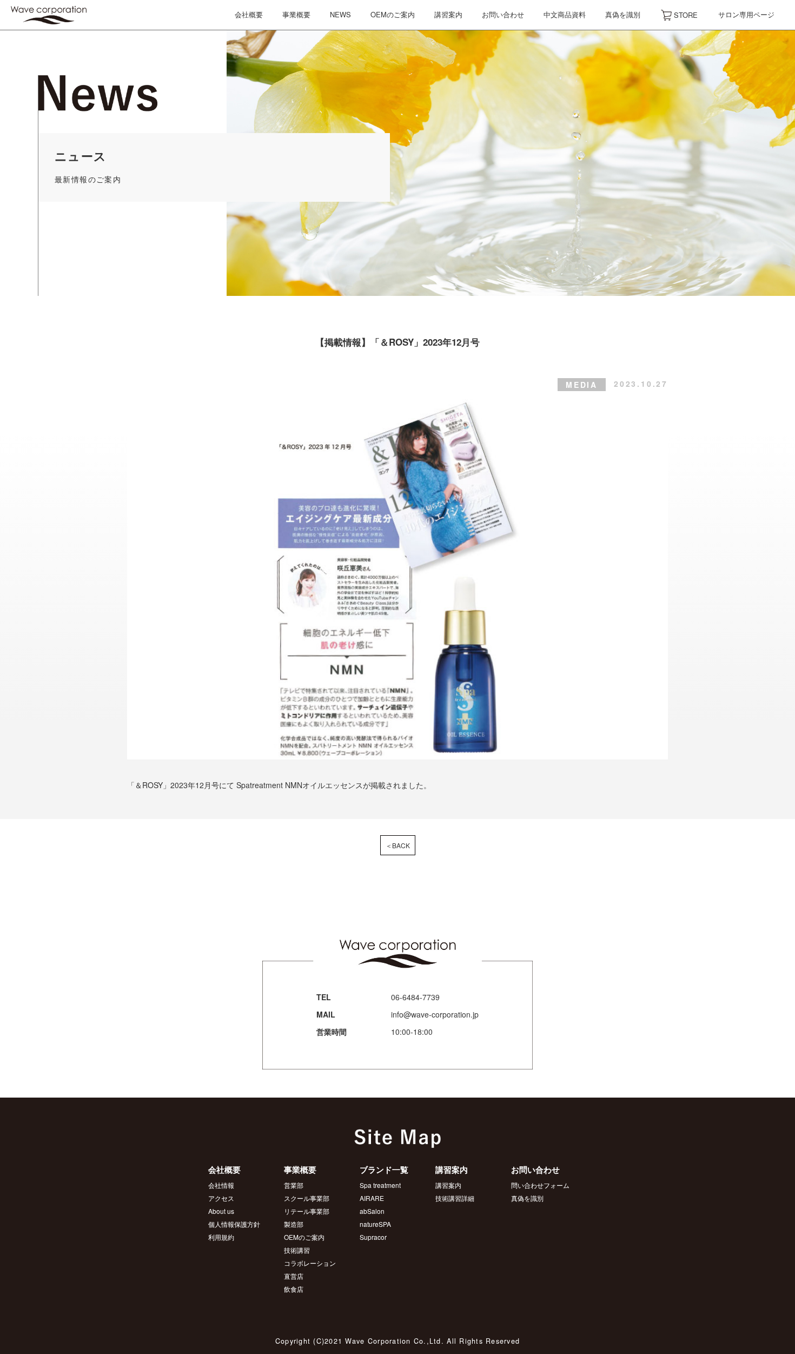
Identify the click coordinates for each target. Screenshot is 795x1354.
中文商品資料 (565, 14)
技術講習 (297, 1249)
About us (221, 1211)
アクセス (221, 1198)
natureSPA (375, 1223)
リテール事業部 (306, 1211)
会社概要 (249, 14)
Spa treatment (380, 1185)
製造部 (293, 1223)
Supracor (373, 1236)
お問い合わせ (503, 14)
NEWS (340, 14)
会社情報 (221, 1185)
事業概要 (296, 14)
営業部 (293, 1185)
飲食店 (293, 1288)
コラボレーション (310, 1262)
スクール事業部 (306, 1198)
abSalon (372, 1211)
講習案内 (448, 14)
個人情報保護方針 (234, 1223)
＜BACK (398, 845)
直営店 (293, 1275)
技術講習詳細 (454, 1198)
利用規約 (221, 1236)
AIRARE (372, 1198)
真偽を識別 (622, 14)
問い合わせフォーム (540, 1185)
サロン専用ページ (746, 14)
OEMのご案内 (392, 14)
